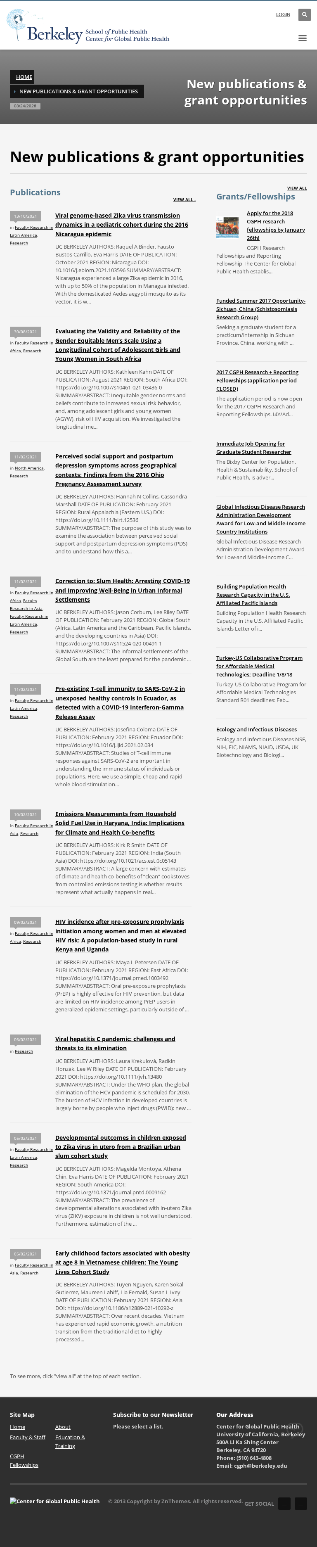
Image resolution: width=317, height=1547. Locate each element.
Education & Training (70, 1441)
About (63, 1427)
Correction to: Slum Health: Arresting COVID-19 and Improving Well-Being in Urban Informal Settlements (122, 590)
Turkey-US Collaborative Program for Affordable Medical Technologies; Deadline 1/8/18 (259, 666)
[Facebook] (284, 1503)
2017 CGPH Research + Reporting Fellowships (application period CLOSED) (257, 380)
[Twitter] (301, 1503)
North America (29, 468)
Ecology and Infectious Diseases (256, 729)
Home (24, 77)
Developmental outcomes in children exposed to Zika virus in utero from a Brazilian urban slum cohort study (120, 1147)
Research (19, 243)
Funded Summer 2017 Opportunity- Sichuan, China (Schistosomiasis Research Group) (260, 309)
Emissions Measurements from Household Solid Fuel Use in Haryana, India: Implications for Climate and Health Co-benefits (120, 823)
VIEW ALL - (184, 199)
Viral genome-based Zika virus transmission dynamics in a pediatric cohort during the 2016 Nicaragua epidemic (121, 224)
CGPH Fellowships (24, 1460)
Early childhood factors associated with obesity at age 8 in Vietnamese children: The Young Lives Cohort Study (122, 1262)
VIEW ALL (297, 188)
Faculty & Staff (27, 1437)
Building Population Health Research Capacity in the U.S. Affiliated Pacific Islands (253, 595)
